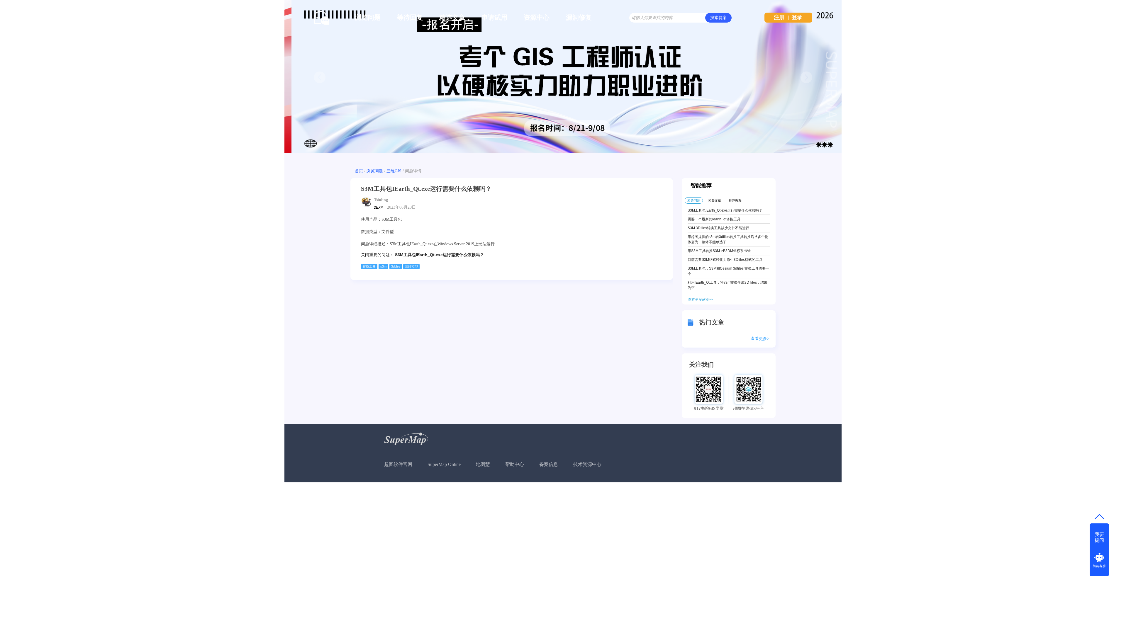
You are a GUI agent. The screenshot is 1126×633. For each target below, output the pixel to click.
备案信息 (548, 464)
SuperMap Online (444, 464)
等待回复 (410, 17)
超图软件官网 (398, 464)
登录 (797, 17)
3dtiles (395, 266)
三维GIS (393, 171)
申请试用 (494, 17)
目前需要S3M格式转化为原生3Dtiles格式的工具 (725, 260)
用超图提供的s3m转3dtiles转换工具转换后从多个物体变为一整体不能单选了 (728, 239)
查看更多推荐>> (700, 299)
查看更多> (760, 338)
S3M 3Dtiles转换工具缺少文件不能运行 (718, 228)
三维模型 (411, 266)
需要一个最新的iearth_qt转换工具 (714, 219)
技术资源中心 (587, 464)
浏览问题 (368, 17)
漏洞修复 (579, 17)
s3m (383, 266)
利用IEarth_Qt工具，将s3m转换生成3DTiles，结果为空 (727, 285)
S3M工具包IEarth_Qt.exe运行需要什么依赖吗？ (439, 254)
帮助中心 (514, 464)
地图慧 (483, 464)
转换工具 (369, 266)
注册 (779, 17)
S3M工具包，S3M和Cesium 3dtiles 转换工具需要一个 (728, 271)
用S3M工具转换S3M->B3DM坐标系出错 (719, 251)
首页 (359, 171)
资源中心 (537, 17)
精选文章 (452, 17)
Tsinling (381, 200)
